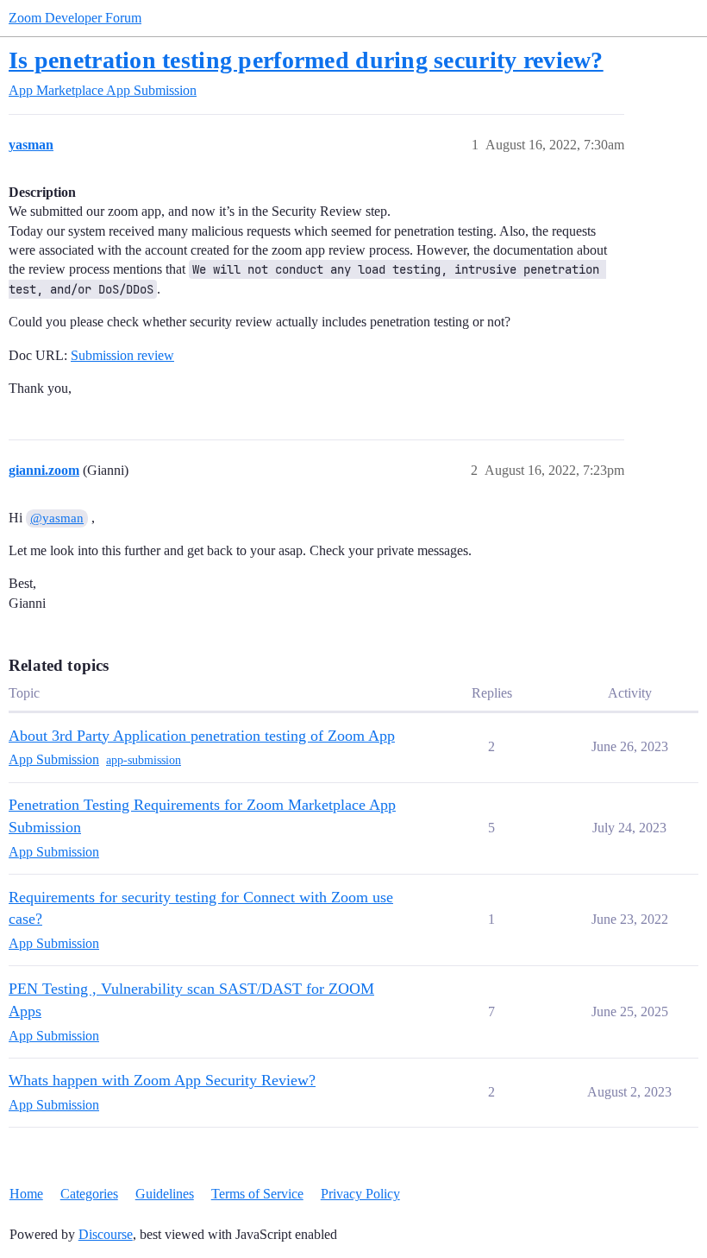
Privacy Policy (360, 1193)
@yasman (57, 518)
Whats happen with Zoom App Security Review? (162, 1080)
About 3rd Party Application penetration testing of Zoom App (202, 735)
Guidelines (164, 1193)
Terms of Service (257, 1193)
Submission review (122, 355)
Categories (89, 1193)
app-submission (143, 760)
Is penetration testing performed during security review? (306, 60)
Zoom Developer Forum (75, 17)
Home (26, 1193)
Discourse (105, 1234)
